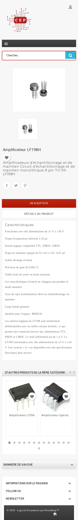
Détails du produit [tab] (39, 213)
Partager (6, 185)
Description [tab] (39, 203)
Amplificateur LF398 (22, 415)
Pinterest (25, 185)
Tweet (15, 185)
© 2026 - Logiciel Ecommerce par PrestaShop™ (33, 510)
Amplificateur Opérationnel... (56, 415)
